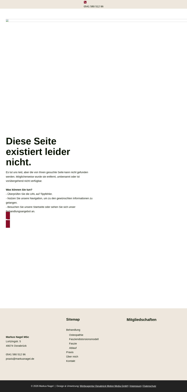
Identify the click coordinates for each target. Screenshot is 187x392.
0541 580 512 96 (93, 6)
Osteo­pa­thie (76, 334)
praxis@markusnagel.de (20, 358)
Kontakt (70, 361)
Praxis (69, 352)
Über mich (72, 356)
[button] (50, 220)
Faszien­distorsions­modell (84, 339)
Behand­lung (73, 329)
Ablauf (73, 348)
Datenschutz (149, 386)
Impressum (135, 386)
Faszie (73, 343)
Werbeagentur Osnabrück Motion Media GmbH (104, 386)
